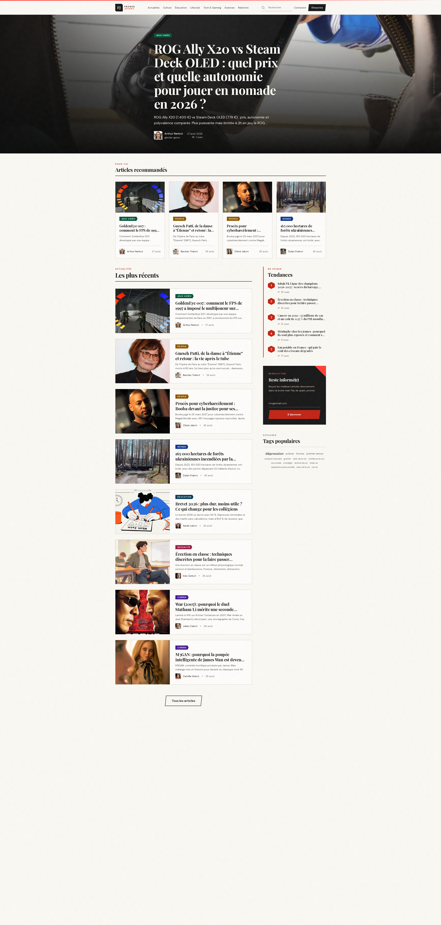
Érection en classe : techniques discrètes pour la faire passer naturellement (298, 301)
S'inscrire (317, 7)
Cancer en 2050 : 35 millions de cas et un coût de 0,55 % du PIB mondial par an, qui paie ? (301, 317)
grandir (287, 458)
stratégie (287, 463)
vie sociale (276, 463)
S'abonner (294, 414)
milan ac (314, 463)
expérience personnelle (282, 467)
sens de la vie (299, 458)
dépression (274, 453)
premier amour (315, 453)
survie (315, 467)
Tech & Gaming (212, 7)
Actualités (154, 7)
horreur (300, 453)
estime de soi (301, 463)
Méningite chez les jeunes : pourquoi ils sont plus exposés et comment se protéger (301, 333)
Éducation (181, 7)
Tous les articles (183, 701)
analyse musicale (273, 458)
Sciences (230, 7)
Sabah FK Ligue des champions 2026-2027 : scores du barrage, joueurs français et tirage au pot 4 (299, 285)
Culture (167, 7)
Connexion (300, 7)
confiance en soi (316, 458)
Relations (243, 7)
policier (290, 453)
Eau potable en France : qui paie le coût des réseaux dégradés (299, 349)
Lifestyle (195, 7)
